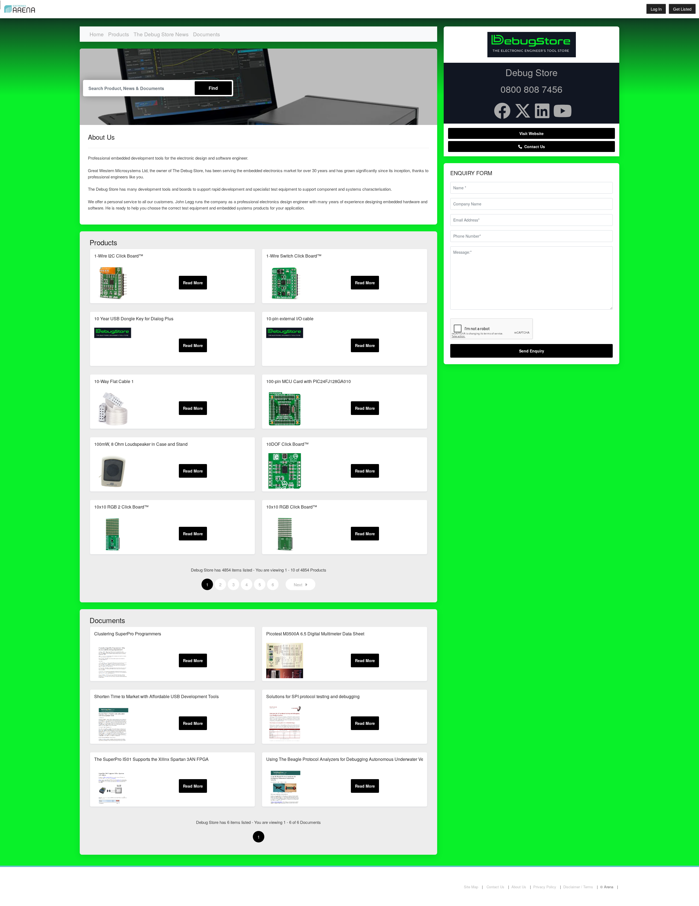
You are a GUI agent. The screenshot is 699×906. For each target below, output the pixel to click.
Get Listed (682, 9)
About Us (518, 886)
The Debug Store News (161, 34)
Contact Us (533, 146)
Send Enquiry (531, 351)
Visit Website (531, 133)
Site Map (471, 886)
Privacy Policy (544, 886)
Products (118, 34)
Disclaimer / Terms (578, 886)
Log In (656, 9)
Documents (206, 34)
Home (97, 34)
